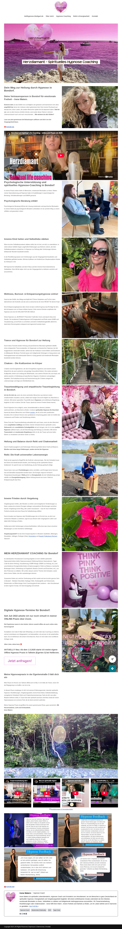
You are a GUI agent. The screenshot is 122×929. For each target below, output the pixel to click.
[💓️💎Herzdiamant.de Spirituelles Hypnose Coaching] (61, 7)
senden (32, 412)
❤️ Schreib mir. (9, 127)
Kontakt (95, 16)
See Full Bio (33, 906)
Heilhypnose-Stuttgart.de (33, 16)
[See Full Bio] (38, 906)
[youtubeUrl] (24, 914)
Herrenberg (32, 536)
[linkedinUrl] (26, 914)
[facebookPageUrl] (20, 914)
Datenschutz (41, 926)
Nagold (41, 536)
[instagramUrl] (22, 914)
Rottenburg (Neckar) (50, 536)
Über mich (50, 16)
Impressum (32, 926)
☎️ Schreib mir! (9, 886)
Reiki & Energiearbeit (81, 16)
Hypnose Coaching (63, 16)
